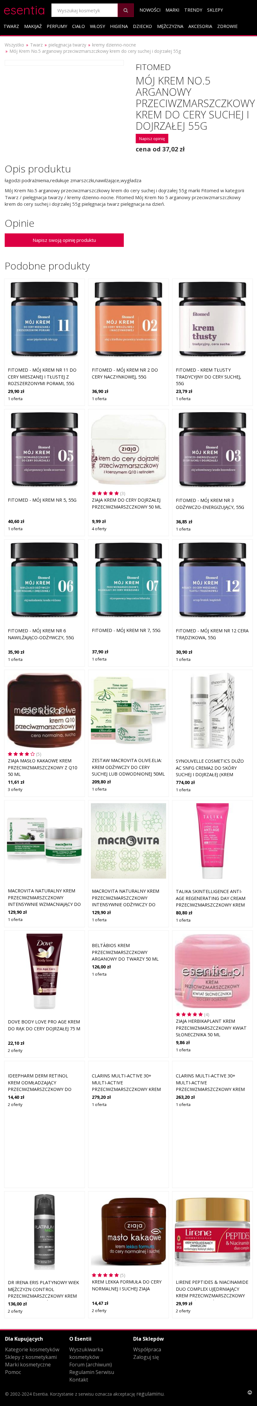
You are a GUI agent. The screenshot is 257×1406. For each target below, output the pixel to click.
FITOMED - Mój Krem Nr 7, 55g (126, 630)
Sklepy (215, 10)
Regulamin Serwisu (91, 1372)
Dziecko (142, 26)
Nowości (149, 10)
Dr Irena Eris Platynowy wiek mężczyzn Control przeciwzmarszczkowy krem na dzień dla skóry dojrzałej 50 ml (43, 1295)
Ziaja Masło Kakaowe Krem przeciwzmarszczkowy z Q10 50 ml (42, 767)
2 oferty (15, 1050)
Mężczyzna (170, 26)
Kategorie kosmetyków (32, 1349)
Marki (172, 10)
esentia (24, 9)
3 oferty (15, 789)
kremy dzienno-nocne (114, 45)
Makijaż (33, 26)
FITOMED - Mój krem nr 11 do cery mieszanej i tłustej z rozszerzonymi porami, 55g (42, 376)
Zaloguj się (146, 1357)
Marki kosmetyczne (28, 1364)
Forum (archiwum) (90, 1364)
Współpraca (147, 1349)
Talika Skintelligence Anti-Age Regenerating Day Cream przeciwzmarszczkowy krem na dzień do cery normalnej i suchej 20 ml (211, 904)
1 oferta (15, 398)
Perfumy (57, 26)
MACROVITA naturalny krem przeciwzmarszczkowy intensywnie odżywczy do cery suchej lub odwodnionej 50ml (128, 904)
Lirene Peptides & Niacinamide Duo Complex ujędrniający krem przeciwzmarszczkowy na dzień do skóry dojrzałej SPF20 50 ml (212, 1295)
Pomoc (13, 1372)
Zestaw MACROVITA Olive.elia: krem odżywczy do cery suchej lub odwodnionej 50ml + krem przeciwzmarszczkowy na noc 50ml (128, 773)
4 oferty (99, 528)
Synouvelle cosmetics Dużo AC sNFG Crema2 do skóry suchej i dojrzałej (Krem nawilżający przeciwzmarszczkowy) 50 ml (211, 774)
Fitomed (153, 67)
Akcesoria (200, 26)
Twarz (11, 26)
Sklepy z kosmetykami (31, 1357)
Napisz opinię (152, 138)
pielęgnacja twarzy (67, 45)
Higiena (119, 26)
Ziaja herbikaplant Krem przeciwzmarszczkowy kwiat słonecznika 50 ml (211, 1028)
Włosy (97, 26)
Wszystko (14, 45)
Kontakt (78, 1379)
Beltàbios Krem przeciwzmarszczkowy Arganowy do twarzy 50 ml (125, 952)
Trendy (193, 10)
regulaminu (150, 1393)
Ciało (78, 26)
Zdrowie (227, 26)
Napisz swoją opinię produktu (64, 240)
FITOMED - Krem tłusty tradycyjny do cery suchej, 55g (208, 376)
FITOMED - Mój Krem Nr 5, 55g (42, 500)
